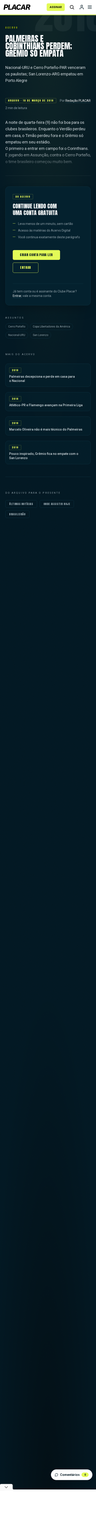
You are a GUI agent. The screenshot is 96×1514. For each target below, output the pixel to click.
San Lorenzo (40, 335)
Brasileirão (17, 514)
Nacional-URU (16, 335)
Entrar (25, 267)
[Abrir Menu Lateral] (89, 7)
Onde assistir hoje (57, 504)
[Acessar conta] (81, 7)
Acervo (11, 27)
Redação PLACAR (78, 100)
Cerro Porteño (16, 326)
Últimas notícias (21, 504)
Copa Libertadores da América (51, 326)
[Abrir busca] (71, 7)
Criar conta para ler (36, 255)
